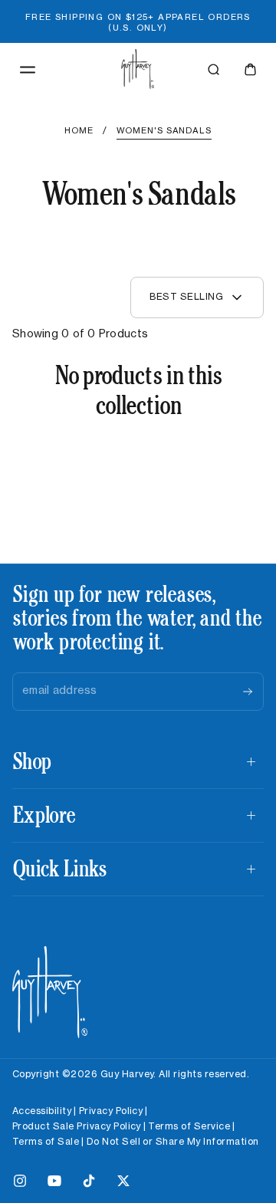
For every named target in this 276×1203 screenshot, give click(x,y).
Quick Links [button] (59, 868)
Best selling (186, 296)
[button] (27, 70)
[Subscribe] (248, 691)
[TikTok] (89, 1184)
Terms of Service (189, 1126)
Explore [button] (43, 814)
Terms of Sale (45, 1141)
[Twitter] (123, 1184)
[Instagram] (20, 1184)
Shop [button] (31, 761)
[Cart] (250, 69)
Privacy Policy (111, 1111)
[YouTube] (54, 1184)
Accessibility (41, 1111)
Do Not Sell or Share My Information (173, 1141)
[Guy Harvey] (50, 992)
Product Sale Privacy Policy (76, 1126)
